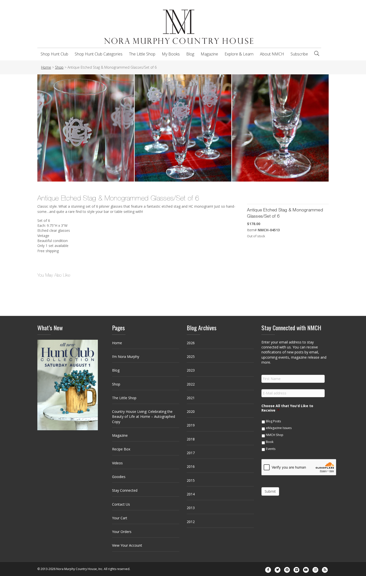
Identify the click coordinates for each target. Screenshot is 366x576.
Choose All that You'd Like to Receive (287, 408)
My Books (171, 54)
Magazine (209, 54)
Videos (117, 463)
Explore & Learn (239, 54)
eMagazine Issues (279, 428)
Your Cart (119, 518)
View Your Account (127, 545)
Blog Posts (273, 421)
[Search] (316, 53)
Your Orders (121, 531)
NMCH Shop (274, 435)
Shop (116, 384)
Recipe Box (121, 449)
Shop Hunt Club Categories (98, 54)
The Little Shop (142, 54)
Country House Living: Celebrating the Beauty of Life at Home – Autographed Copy (143, 416)
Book (269, 442)
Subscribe (299, 54)
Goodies (118, 476)
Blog (190, 54)
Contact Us (121, 504)
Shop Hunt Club (54, 54)
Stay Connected (124, 490)
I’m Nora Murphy (125, 356)
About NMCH (272, 54)
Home (117, 342)
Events (270, 449)
